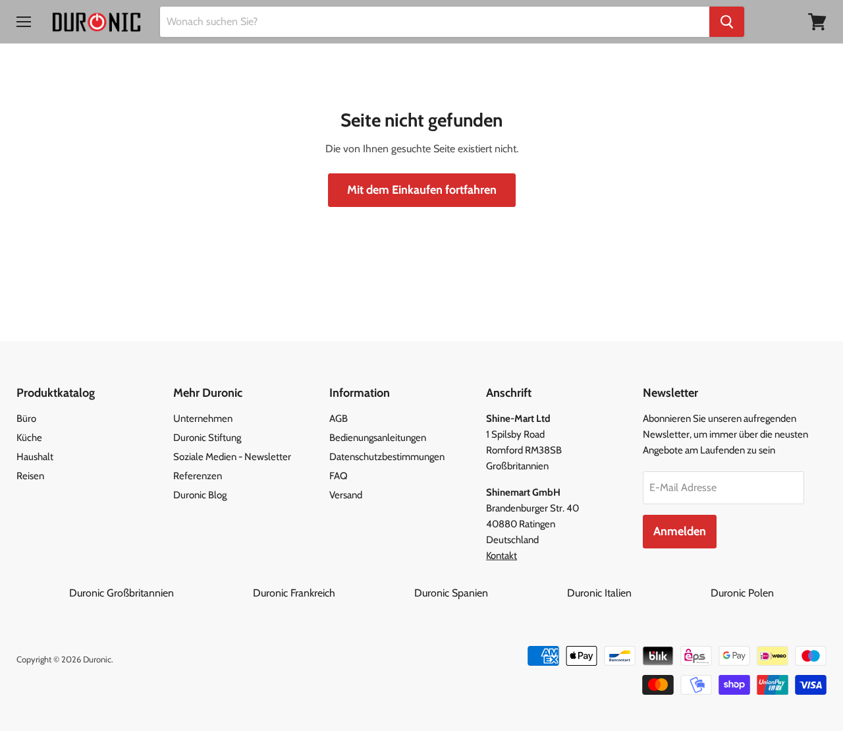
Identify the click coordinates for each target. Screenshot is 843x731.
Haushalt (34, 457)
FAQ (338, 476)
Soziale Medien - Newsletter (232, 457)
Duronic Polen (742, 593)
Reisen (30, 476)
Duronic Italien (637, 593)
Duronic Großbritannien (159, 593)
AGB (338, 418)
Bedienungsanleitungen (377, 438)
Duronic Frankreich (332, 593)
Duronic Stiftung (207, 438)
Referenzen (197, 476)
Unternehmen (202, 418)
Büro (26, 418)
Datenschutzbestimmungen (387, 457)
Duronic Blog (200, 495)
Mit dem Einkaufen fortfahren (422, 190)
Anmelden (679, 531)
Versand (345, 495)
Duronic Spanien (489, 593)
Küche (29, 438)
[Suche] (726, 22)
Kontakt (501, 556)
